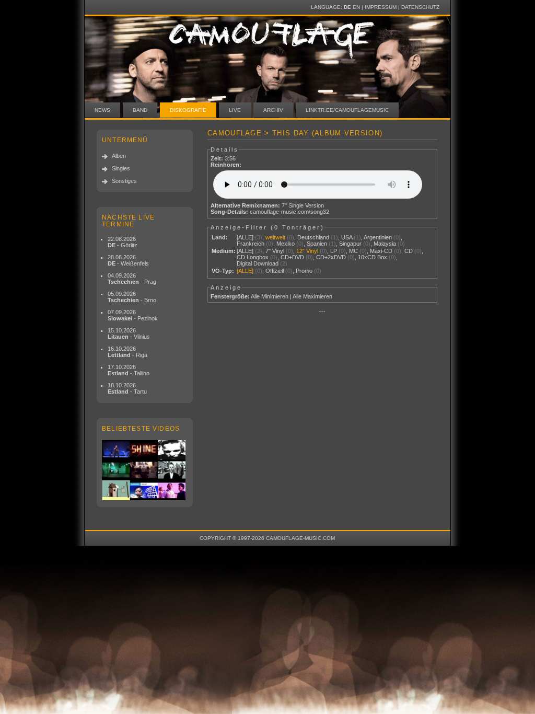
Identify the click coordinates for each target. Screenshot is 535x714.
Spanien (317, 243)
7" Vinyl (274, 251)
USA (346, 237)
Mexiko (285, 243)
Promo (304, 271)
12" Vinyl (307, 251)
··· (322, 311)
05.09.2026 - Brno (132, 297)
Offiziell (274, 271)
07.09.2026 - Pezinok (133, 315)
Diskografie (188, 110)
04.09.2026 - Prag (132, 278)
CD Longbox (253, 257)
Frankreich (250, 243)
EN (356, 7)
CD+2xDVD (331, 257)
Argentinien (378, 237)
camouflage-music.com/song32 (289, 212)
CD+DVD (292, 257)
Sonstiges (124, 181)
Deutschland (313, 237)
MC (353, 251)
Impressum (381, 7)
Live (235, 110)
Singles (121, 168)
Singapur (350, 243)
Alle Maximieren (312, 296)
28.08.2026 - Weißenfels (128, 260)
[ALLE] (245, 237)
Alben (119, 156)
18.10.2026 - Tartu (127, 388)
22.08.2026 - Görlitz (122, 242)
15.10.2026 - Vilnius (129, 333)
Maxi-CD (381, 251)
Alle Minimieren (269, 296)
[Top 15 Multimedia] (145, 470)
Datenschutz (420, 7)
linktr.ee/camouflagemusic (347, 110)
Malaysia (385, 243)
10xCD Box (372, 257)
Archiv (273, 110)
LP (333, 251)
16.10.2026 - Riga (127, 352)
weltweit (275, 237)
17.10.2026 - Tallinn (128, 370)
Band (140, 110)
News (102, 110)
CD (408, 251)
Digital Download (257, 263)
